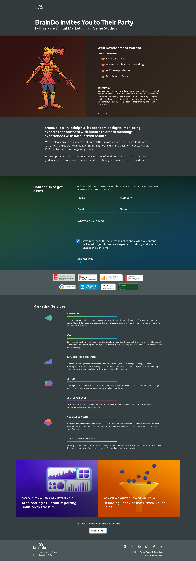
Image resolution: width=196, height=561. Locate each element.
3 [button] (103, 110)
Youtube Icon (137, 544)
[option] (93, 75)
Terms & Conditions (154, 549)
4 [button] (106, 110)
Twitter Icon (159, 544)
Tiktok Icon (144, 544)
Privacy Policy (139, 549)
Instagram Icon (123, 544)
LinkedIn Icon (130, 544)
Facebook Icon (152, 544)
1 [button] (98, 110)
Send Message (84, 256)
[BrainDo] (39, 7)
